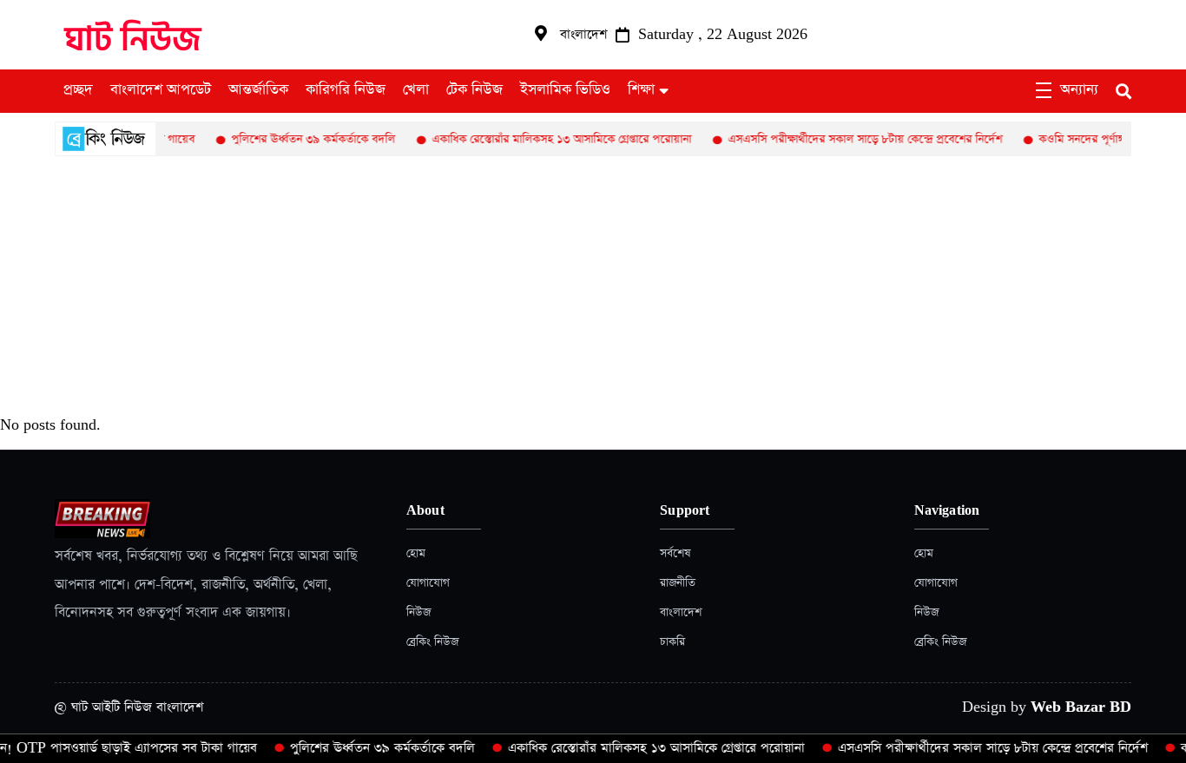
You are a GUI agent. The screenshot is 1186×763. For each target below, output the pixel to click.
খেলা (416, 90)
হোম (415, 553)
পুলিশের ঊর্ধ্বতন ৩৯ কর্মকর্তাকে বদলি (299, 139)
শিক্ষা (641, 90)
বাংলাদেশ (681, 612)
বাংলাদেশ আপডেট (160, 90)
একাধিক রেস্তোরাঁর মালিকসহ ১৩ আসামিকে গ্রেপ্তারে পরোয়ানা (547, 139)
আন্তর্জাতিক (258, 90)
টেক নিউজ (474, 90)
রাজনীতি (677, 583)
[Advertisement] (593, 286)
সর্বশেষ (675, 553)
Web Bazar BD (1081, 707)
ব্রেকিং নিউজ (432, 642)
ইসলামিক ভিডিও (565, 90)
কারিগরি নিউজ (345, 90)
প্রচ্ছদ (78, 90)
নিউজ (418, 612)
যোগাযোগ (428, 583)
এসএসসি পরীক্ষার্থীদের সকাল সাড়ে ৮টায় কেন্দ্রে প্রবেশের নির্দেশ (851, 139)
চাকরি (672, 642)
